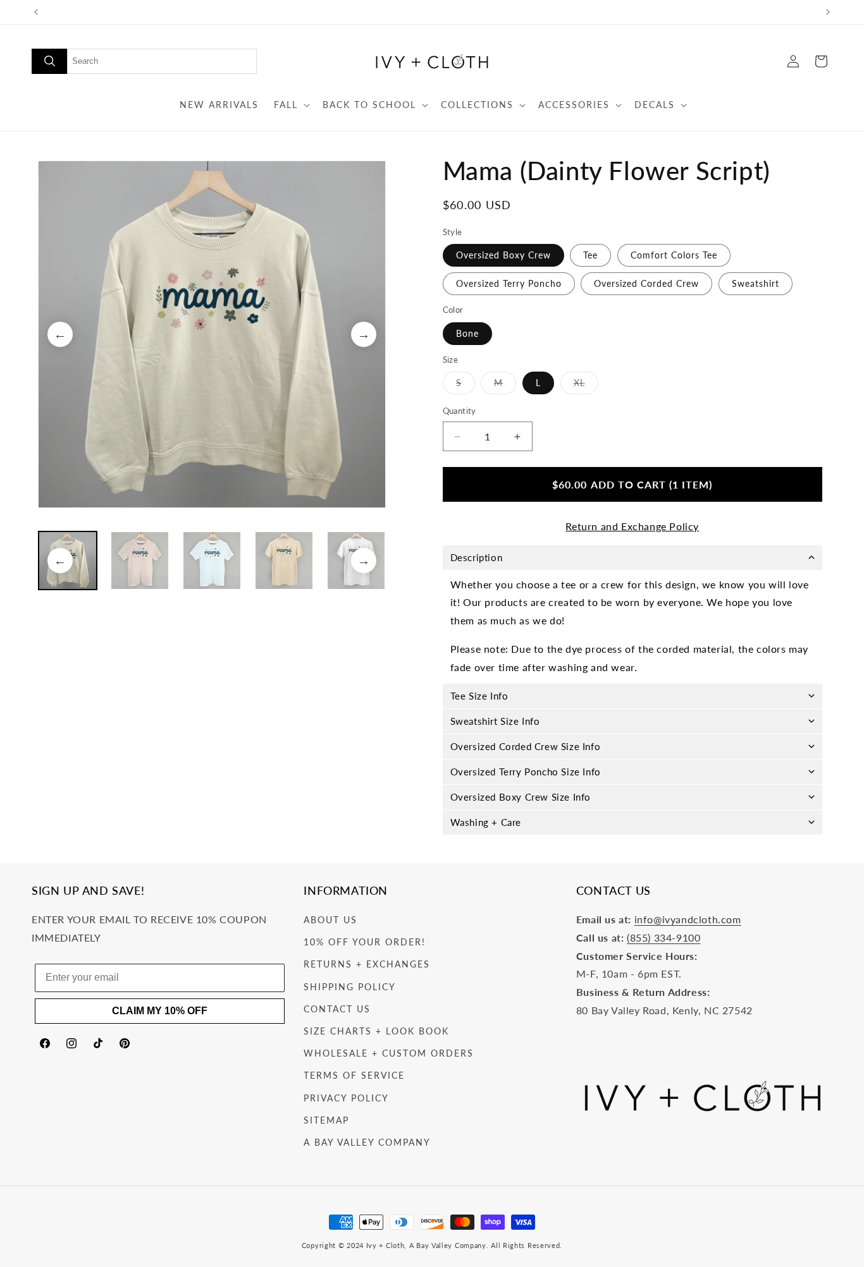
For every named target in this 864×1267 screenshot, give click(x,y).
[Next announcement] (828, 12)
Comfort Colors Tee (674, 255)
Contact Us (337, 1008)
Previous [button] (60, 334)
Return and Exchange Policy (632, 526)
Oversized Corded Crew (646, 284)
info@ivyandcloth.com (687, 920)
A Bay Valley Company (367, 1142)
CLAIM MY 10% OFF (159, 1010)
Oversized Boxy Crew (503, 255)
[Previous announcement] (36, 12)
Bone (467, 333)
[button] (290, 105)
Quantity (459, 411)
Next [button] (363, 334)
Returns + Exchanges (367, 964)
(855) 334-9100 (663, 937)
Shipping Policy (350, 986)
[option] (212, 334)
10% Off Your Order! (365, 942)
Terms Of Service (354, 1075)
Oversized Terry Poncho (509, 284)
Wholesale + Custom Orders (389, 1053)
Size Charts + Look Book (376, 1031)
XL (586, 386)
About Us (330, 920)
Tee (590, 255)
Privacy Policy (346, 1098)
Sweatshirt (755, 284)
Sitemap (326, 1120)
